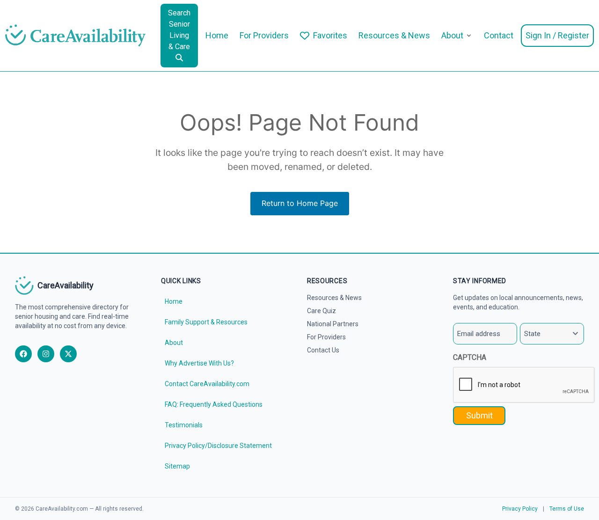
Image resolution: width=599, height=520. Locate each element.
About (452, 35)
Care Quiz (321, 311)
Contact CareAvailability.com (207, 384)
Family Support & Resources (206, 322)
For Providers (264, 35)
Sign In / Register (557, 35)
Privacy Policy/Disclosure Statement (218, 445)
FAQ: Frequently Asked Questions (214, 404)
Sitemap (177, 466)
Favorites (330, 35)
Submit (479, 415)
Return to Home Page (300, 203)
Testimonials (184, 425)
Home (216, 35)
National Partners (332, 324)
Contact (498, 35)
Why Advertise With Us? (199, 363)
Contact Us (323, 350)
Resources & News (394, 35)
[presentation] (524, 385)
